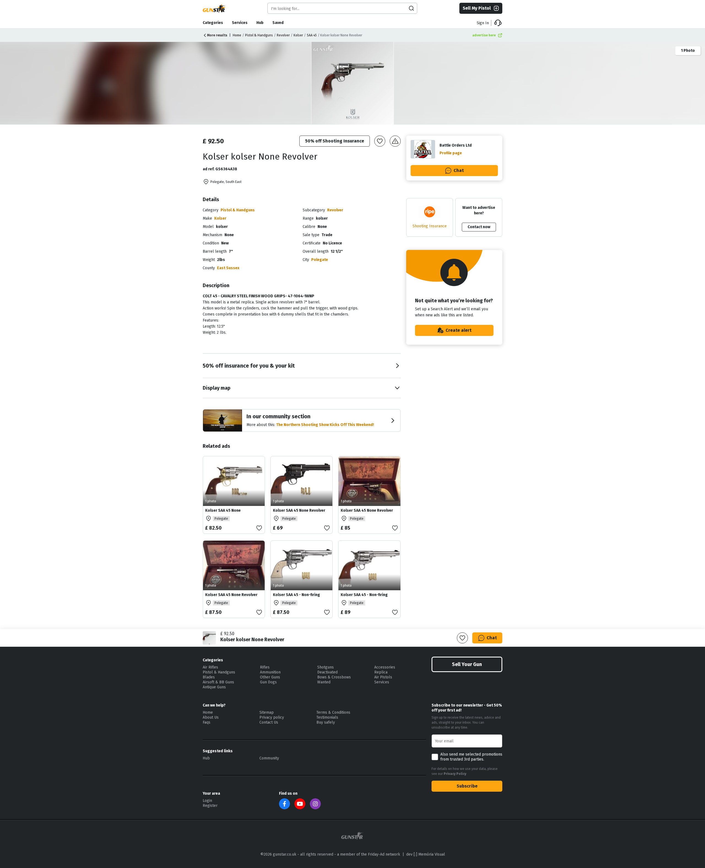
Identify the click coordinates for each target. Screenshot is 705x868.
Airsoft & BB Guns (218, 682)
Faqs (206, 722)
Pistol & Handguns (259, 35)
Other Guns (270, 677)
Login (207, 800)
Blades (209, 677)
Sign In (483, 23)
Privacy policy (271, 717)
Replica (380, 672)
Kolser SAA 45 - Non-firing (296, 594)
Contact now (479, 227)
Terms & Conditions (333, 712)
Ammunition (270, 672)
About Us (211, 717)
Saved (278, 22)
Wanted (323, 682)
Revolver (283, 35)
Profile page (451, 153)
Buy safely (325, 722)
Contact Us (268, 722)
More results (217, 35)
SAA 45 (312, 35)
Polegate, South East (226, 182)
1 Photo (688, 50)
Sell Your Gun (467, 664)
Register (210, 805)
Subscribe (467, 786)
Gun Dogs (268, 682)
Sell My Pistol (477, 8)
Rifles (265, 667)
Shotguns (325, 667)
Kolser (298, 35)
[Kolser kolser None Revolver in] (352, 83)
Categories (213, 22)
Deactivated (327, 672)
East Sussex (228, 268)
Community (269, 758)
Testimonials (327, 717)
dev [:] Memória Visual (425, 854)
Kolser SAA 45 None (223, 510)
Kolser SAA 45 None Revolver (299, 510)
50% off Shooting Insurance (334, 141)
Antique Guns (214, 687)
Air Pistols (383, 677)
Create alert (458, 330)
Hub (260, 22)
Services (240, 22)
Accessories (384, 667)
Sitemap (266, 712)
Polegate (319, 259)
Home (237, 35)
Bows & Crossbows (334, 677)
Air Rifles (210, 667)
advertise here (484, 35)
